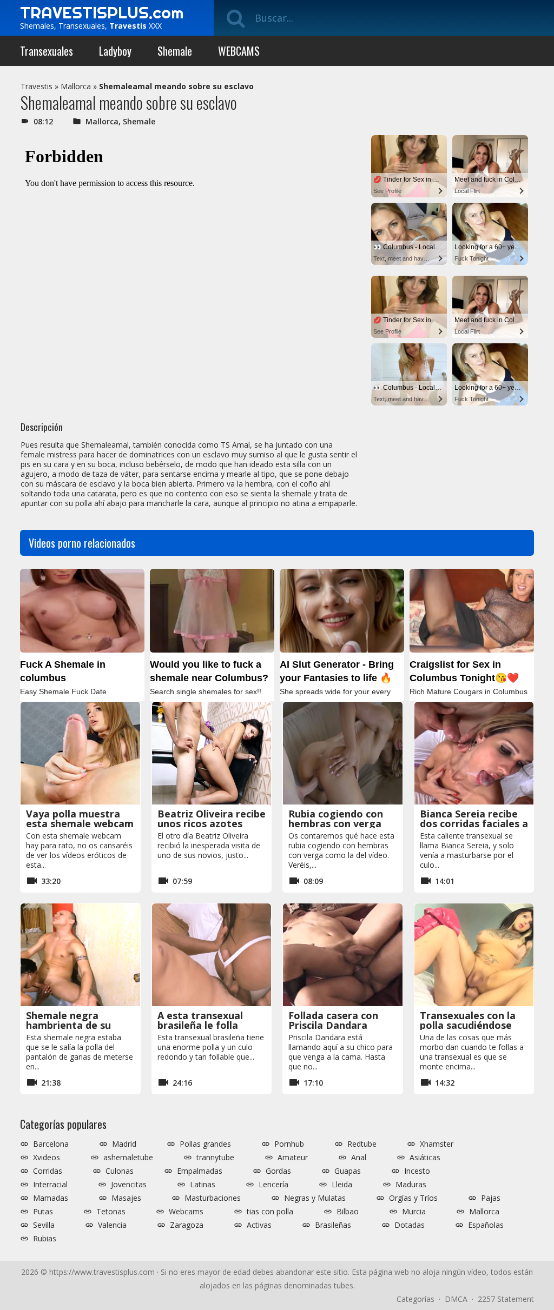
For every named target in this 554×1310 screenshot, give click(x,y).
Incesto (417, 1171)
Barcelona (51, 1144)
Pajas (490, 1198)
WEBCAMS (239, 51)
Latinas (202, 1184)
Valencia (112, 1225)
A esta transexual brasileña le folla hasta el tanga (200, 1025)
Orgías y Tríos (413, 1198)
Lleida (342, 1184)
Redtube (362, 1144)
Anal (358, 1157)
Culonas (119, 1171)
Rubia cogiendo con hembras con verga (335, 818)
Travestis (36, 86)
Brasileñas (333, 1225)
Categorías (415, 1299)
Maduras (410, 1184)
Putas (43, 1211)
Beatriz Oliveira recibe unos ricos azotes (211, 818)
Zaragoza (186, 1225)
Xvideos (46, 1157)
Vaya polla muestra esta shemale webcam (80, 818)
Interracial (50, 1184)
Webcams (186, 1211)
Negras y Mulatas (315, 1198)
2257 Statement (506, 1299)
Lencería (273, 1184)
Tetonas (111, 1211)
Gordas (278, 1171)
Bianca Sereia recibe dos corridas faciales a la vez (474, 823)
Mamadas (50, 1198)
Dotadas (409, 1225)
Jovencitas (129, 1184)
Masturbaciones (212, 1198)
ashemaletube (128, 1157)
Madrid (124, 1144)
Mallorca (76, 86)
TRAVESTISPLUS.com (101, 12)
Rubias (44, 1238)
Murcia (414, 1211)
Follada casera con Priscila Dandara (333, 1020)
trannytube (215, 1157)
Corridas (47, 1171)
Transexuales (46, 51)
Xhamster (436, 1144)
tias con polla (270, 1211)
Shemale (174, 51)
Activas (259, 1225)
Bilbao (348, 1211)
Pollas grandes (205, 1144)
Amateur (293, 1157)
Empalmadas (199, 1171)
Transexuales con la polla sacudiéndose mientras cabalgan (468, 1025)
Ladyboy (115, 51)
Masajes (126, 1198)
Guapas (347, 1171)
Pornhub (289, 1144)
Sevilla (44, 1225)
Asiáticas (425, 1157)
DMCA (456, 1299)
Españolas (486, 1225)
